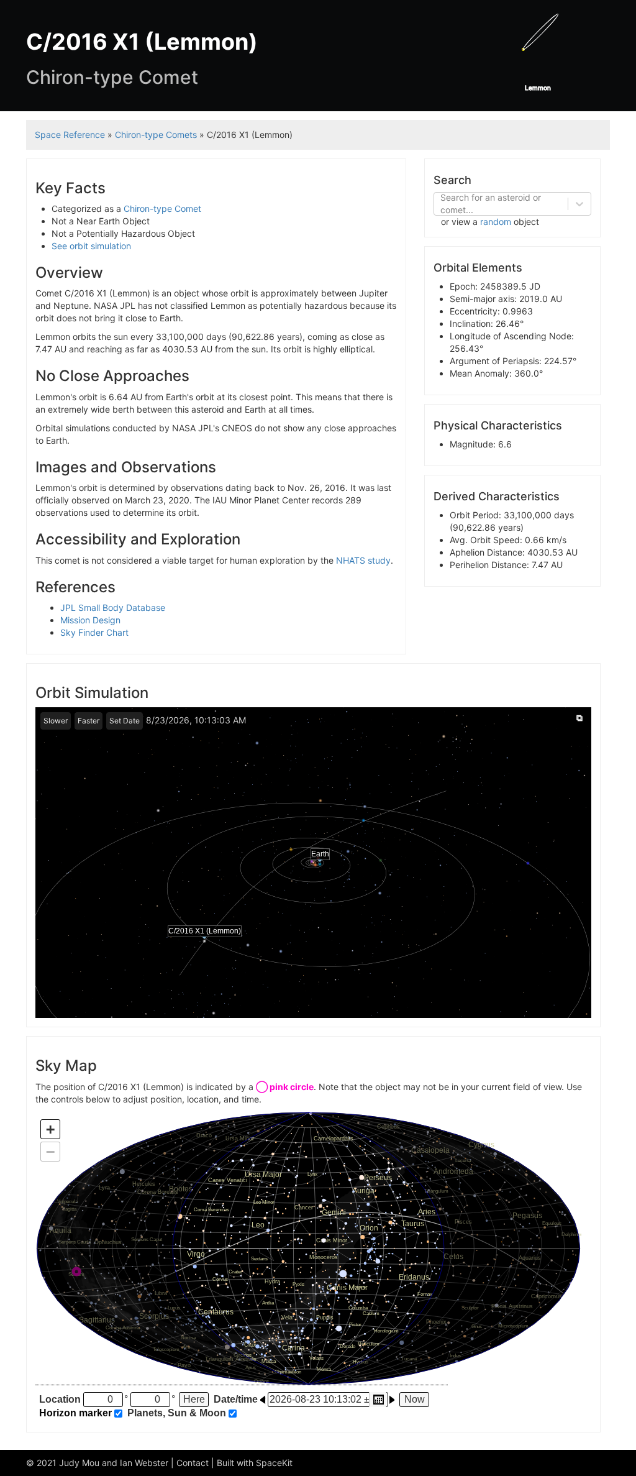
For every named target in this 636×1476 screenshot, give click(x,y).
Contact (192, 1462)
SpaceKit (274, 1462)
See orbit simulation (91, 246)
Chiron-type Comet (162, 208)
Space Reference (70, 134)
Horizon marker (75, 1413)
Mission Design (90, 620)
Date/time (236, 1400)
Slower (55, 720)
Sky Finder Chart (94, 632)
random (495, 221)
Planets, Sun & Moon (176, 1413)
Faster (88, 720)
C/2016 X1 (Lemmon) (204, 931)
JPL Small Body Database (112, 607)
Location (60, 1400)
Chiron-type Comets (156, 134)
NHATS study (363, 560)
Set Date (124, 720)
